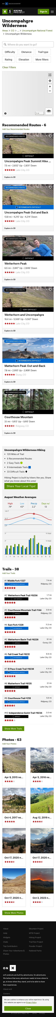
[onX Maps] (9, 970)
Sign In (43, 11)
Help (5, 933)
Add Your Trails (8, 573)
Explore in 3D (9, 177)
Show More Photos (13, 912)
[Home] (14, 11)
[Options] (48, 111)
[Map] (28, 93)
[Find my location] (50, 81)
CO (12, 30)
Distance (26, 51)
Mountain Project (36, 928)
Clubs (5, 942)
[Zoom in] (50, 86)
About (5, 928)
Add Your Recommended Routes (15, 129)
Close (28, 1008)
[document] (28, 1004)
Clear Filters (9, 67)
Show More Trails (13, 728)
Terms (34, 1013)
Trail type (43, 51)
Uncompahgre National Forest (37, 30)
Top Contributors (10, 946)
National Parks (35, 950)
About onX (7, 989)
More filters (42, 59)
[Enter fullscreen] (50, 75)
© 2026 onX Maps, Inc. (20, 1013)
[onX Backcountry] (11, 3)
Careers (6, 993)
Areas (5, 30)
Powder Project (35, 946)
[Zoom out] (50, 91)
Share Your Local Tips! (21, 486)
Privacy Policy (31, 1002)
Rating (8, 59)
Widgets (6, 937)
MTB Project (34, 933)
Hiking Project (35, 937)
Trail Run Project (36, 942)
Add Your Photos (9, 744)
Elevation (24, 59)
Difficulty (10, 51)
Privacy (42, 1013)
